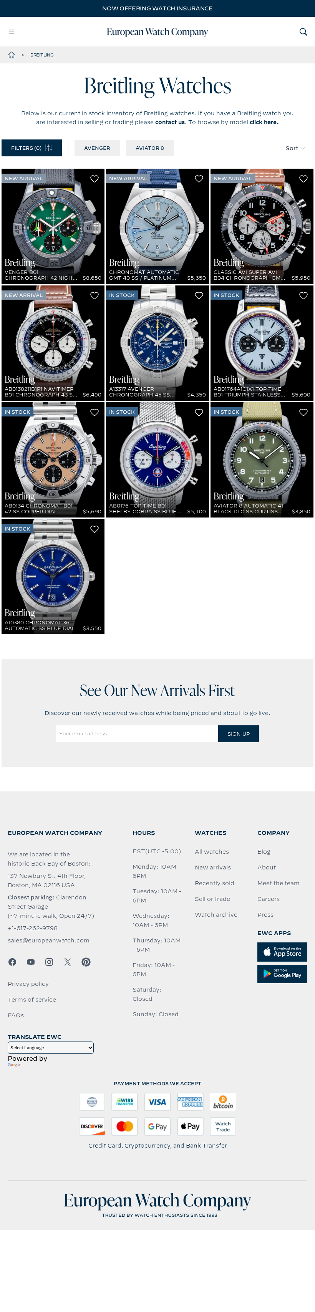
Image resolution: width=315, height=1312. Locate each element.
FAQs (16, 1015)
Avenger (97, 148)
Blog (263, 852)
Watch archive (216, 915)
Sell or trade (212, 899)
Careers (268, 899)
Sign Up (238, 733)
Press (265, 915)
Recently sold (214, 883)
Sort (291, 148)
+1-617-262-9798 (33, 928)
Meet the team (278, 883)
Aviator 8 (150, 148)
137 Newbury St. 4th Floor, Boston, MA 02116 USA (47, 880)
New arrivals (213, 867)
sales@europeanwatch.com (49, 940)
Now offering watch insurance (157, 8)
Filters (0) (26, 148)
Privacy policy (28, 984)
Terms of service (32, 1000)
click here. (264, 122)
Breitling (42, 55)
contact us (170, 122)
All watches (212, 852)
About (266, 867)
